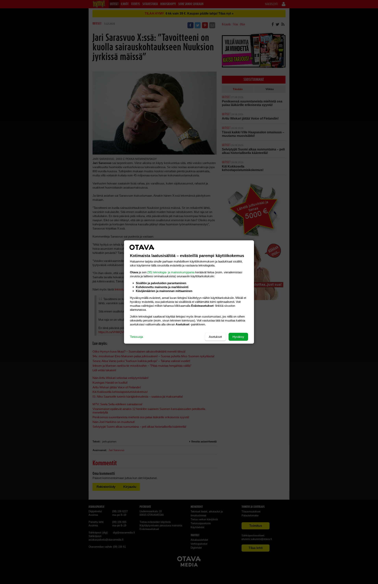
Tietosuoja (136, 336)
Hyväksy (238, 336)
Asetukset (215, 336)
